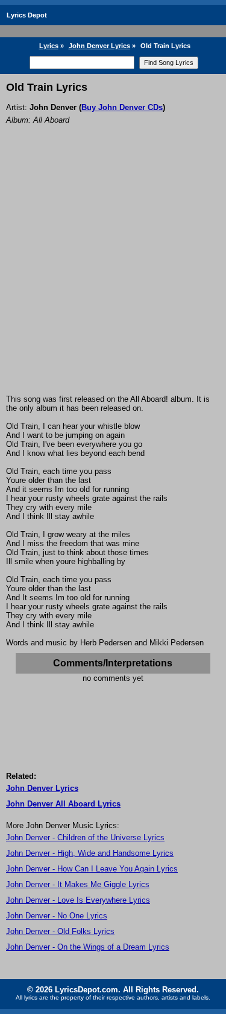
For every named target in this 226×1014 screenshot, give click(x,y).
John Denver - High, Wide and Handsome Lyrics (90, 853)
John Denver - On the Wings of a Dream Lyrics (87, 946)
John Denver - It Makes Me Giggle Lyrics (77, 884)
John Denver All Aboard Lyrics (63, 803)
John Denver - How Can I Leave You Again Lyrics (92, 868)
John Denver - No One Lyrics (56, 915)
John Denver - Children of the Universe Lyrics (85, 837)
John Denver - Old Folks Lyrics (60, 931)
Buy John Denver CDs (122, 107)
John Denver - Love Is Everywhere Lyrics (78, 900)
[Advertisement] (113, 276)
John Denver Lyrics (99, 45)
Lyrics (48, 45)
